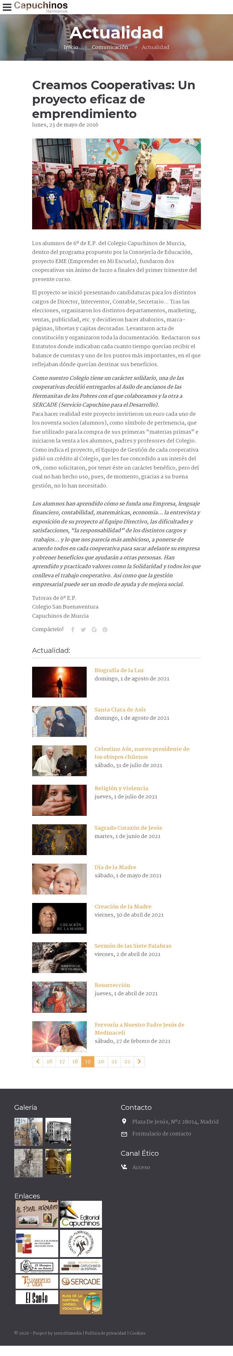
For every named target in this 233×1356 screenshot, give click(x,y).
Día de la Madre (115, 867)
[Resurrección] (59, 997)
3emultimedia (67, 1333)
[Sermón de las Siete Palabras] (59, 957)
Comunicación (110, 47)
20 (101, 1061)
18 (75, 1061)
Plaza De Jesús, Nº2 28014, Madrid (175, 1122)
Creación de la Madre (123, 907)
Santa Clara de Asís (120, 710)
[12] (37, 1062)
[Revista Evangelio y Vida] (36, 1282)
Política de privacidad (105, 1333)
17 (62, 1061)
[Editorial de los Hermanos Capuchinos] (80, 1215)
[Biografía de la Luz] (59, 682)
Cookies (137, 1333)
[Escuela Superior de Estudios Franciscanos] (36, 1244)
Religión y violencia (121, 788)
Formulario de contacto (161, 1134)
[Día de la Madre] (59, 879)
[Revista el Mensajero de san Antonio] (36, 1267)
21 (114, 1061)
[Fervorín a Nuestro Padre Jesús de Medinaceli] (59, 1036)
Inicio (71, 47)
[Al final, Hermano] (36, 1215)
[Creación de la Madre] (59, 918)
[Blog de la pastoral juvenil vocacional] (80, 1303)
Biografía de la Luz (119, 670)
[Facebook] (73, 630)
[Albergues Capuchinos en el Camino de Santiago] (80, 1244)
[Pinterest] (105, 630)
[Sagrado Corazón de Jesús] (59, 839)
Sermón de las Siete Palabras (133, 946)
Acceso (141, 1167)
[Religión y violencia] (59, 800)
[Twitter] (83, 630)
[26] (139, 1062)
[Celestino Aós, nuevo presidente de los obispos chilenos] (59, 760)
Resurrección (112, 985)
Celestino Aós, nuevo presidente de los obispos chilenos (142, 753)
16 (49, 1061)
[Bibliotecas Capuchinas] (80, 1267)
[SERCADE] (80, 1282)
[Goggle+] (94, 630)
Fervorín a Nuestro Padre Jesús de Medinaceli (139, 1029)
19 (88, 1061)
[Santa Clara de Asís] (59, 721)
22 (127, 1061)
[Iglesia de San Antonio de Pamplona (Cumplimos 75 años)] (58, 1130)
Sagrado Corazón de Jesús (128, 828)
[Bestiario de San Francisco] (28, 1163)
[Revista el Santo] (36, 1298)
